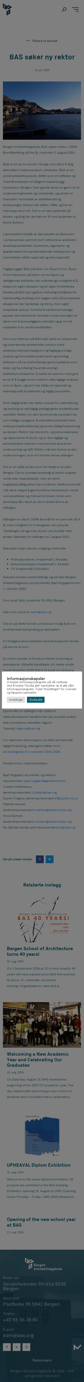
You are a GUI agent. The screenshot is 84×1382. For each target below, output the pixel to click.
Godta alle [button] (35, 699)
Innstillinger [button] (16, 699)
